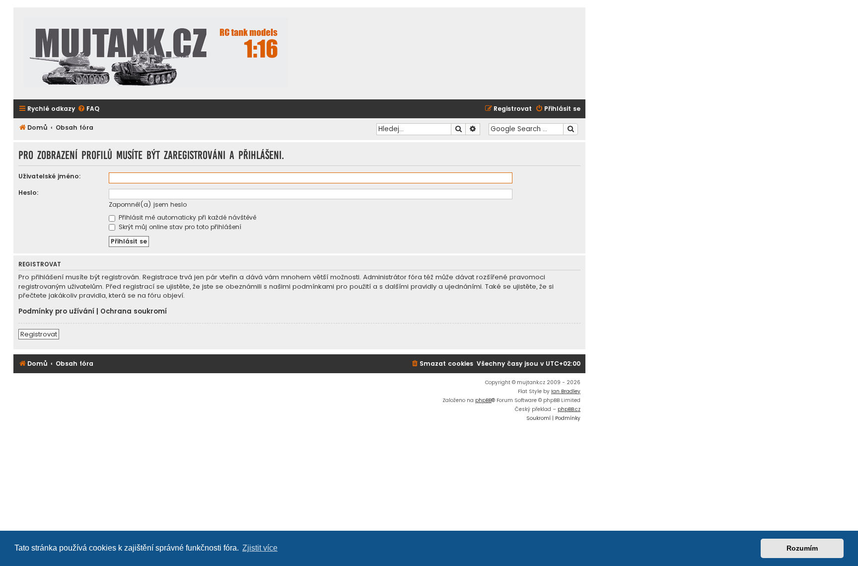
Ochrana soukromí (133, 311)
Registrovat (38, 334)
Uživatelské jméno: (49, 176)
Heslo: (28, 192)
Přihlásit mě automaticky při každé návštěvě (186, 217)
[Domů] (155, 53)
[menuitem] (88, 109)
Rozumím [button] (802, 548)
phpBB (483, 400)
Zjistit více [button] (260, 548)
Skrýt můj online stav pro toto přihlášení (179, 227)
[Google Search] (570, 129)
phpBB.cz (569, 409)
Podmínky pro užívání (56, 311)
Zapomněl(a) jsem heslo (148, 204)
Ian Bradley (565, 391)
